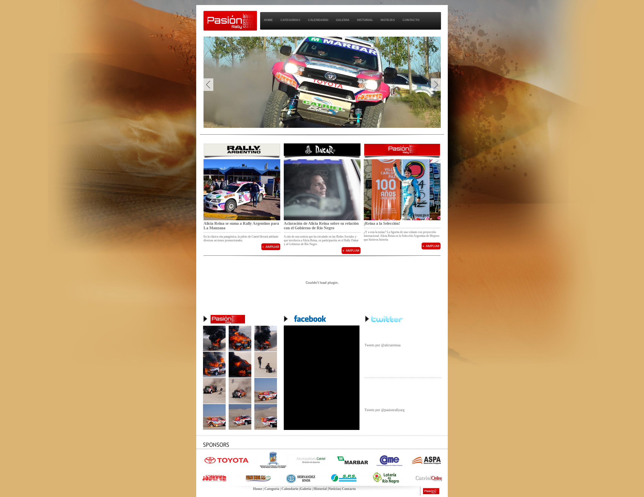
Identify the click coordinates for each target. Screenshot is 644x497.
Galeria (305, 489)
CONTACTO (411, 20)
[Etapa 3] (214, 350)
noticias (388, 20)
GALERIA (342, 20)
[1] (425, 40)
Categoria (271, 489)
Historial (320, 489)
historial (365, 20)
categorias (290, 20)
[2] (431, 40)
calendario (318, 20)
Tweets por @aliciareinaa (382, 345)
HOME (268, 20)
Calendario (289, 489)
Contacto (349, 489)
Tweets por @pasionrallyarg (385, 410)
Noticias (334, 489)
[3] (436, 40)
